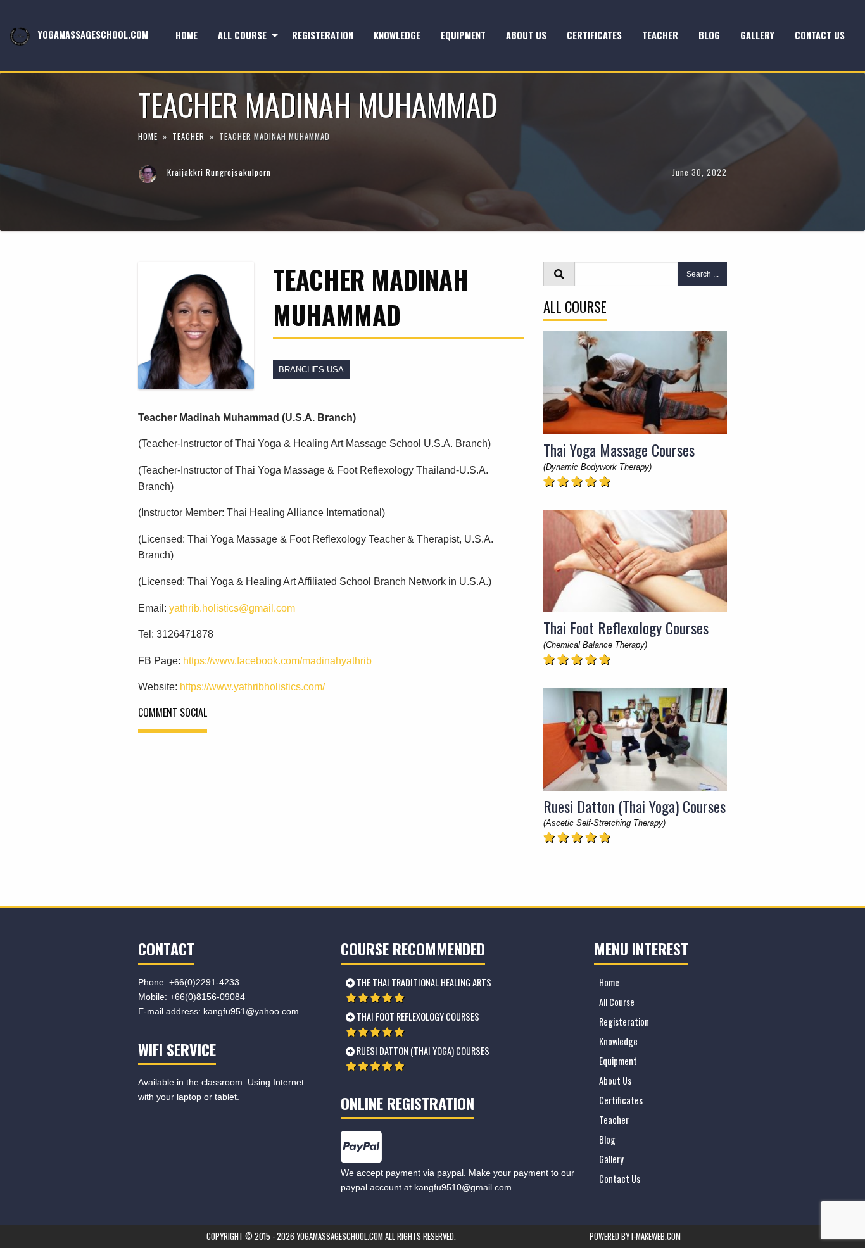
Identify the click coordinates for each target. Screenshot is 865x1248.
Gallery (757, 35)
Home (186, 35)
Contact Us (820, 35)
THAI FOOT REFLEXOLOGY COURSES (417, 1016)
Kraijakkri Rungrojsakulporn (219, 173)
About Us (526, 35)
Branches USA (311, 369)
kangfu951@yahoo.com (251, 1011)
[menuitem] (186, 35)
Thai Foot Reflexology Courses (626, 627)
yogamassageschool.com (91, 34)
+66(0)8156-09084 (207, 997)
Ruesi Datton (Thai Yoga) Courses (634, 806)
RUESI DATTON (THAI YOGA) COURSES (422, 1050)
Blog (709, 35)
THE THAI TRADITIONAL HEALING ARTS (423, 982)
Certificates (594, 35)
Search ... (702, 274)
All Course (242, 35)
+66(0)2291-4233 (204, 982)
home (149, 136)
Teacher (660, 35)
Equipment (463, 35)
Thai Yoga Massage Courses (619, 449)
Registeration (322, 35)
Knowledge (397, 35)
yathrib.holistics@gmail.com (232, 608)
